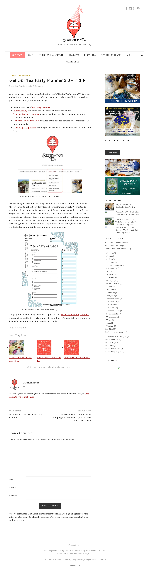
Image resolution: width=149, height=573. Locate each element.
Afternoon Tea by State (50, 55)
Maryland (110, 295)
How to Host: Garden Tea (77, 357)
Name (12, 479)
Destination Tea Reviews (115, 248)
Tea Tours (109, 345)
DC (107, 271)
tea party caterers (41, 107)
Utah (108, 323)
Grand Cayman (112, 283)
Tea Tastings (110, 342)
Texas (108, 320)
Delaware (110, 274)
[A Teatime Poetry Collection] (122, 186)
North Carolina (113, 311)
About (130, 55)
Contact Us (72, 61)
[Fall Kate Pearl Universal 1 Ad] (122, 88)
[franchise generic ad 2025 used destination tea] (122, 121)
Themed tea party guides (26, 114)
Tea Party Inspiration (20, 75)
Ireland (109, 289)
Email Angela (74, 565)
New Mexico (111, 305)
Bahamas (110, 262)
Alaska (109, 256)
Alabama (110, 253)
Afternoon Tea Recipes (116, 336)
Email (12, 487)
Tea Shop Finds (111, 339)
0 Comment (38, 86)
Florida (109, 277)
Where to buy (20, 110)
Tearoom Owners (112, 348)
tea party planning (47, 367)
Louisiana (110, 292)
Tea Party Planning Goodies (75, 314)
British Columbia (113, 265)
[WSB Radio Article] (122, 372)
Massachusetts (113, 298)
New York (110, 308)
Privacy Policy (74, 545)
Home (30, 55)
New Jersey (111, 301)
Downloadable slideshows (27, 120)
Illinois (109, 286)
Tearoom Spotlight (113, 351)
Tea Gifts (109, 329)
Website (13, 496)
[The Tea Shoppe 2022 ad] (122, 167)
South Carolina (112, 314)
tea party (34, 367)
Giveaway (17, 55)
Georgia (109, 280)
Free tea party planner (25, 127)
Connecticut (111, 268)
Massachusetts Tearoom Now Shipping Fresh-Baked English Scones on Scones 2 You (72, 417)
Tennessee (111, 317)
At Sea (109, 259)
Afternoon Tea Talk (113, 245)
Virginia (109, 326)
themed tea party (65, 367)
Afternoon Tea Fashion (115, 242)
